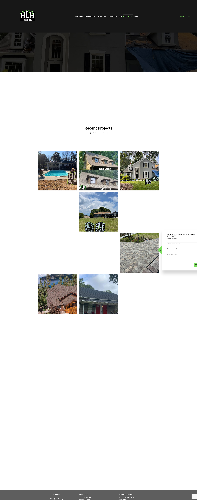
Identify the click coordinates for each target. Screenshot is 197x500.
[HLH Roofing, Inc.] (27, 16)
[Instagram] (51, 499)
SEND (188, 264)
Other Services (113, 16)
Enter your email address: (165, 249)
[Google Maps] (62, 499)
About (81, 16)
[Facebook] (54, 499)
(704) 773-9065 (186, 16)
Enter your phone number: (165, 243)
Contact (136, 16)
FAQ (121, 16)
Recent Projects (127, 16)
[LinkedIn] (58, 499)
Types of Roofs (101, 16)
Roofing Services (90, 16)
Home (76, 16)
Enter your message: (164, 254)
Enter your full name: (164, 238)
